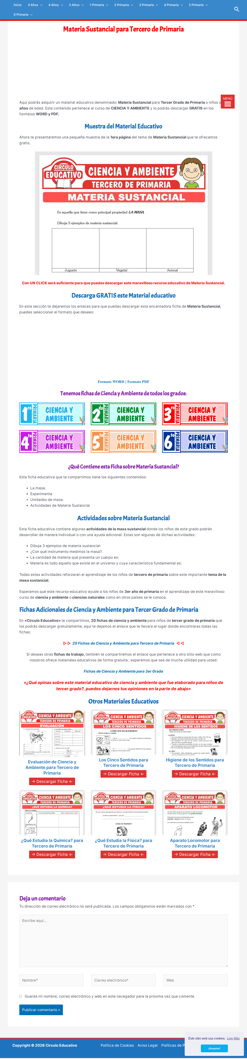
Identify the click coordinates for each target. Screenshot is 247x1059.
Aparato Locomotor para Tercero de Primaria (195, 843)
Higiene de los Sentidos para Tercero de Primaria (195, 762)
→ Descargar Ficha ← (52, 781)
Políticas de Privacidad (181, 1045)
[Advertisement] (123, 70)
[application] (40, 5)
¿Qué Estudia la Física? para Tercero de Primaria (123, 843)
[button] (236, 10)
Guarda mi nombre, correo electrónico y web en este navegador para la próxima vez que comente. (110, 996)
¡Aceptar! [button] (214, 1048)
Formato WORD (111, 381)
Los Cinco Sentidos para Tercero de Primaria (123, 762)
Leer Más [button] (233, 1038)
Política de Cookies (117, 1045)
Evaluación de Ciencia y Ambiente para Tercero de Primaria (52, 767)
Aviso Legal (148, 1045)
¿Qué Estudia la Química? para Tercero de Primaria (52, 843)
